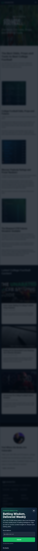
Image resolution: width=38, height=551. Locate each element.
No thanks (6, 548)
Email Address (7, 530)
